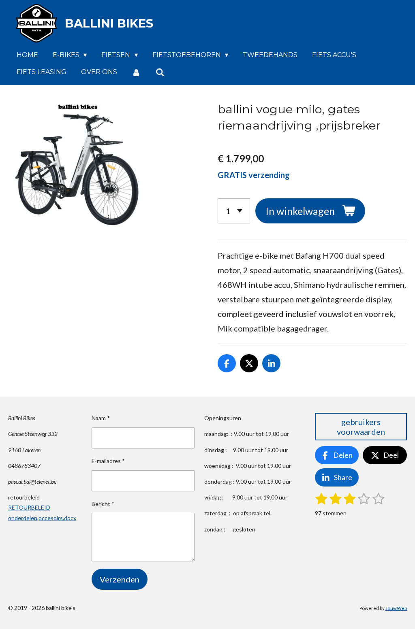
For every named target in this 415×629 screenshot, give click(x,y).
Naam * (101, 417)
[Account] (136, 72)
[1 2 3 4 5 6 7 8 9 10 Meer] (234, 211)
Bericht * (103, 503)
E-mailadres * (108, 460)
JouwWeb (396, 608)
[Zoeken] (159, 72)
